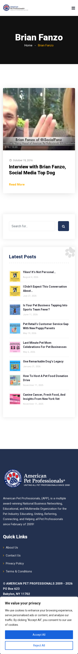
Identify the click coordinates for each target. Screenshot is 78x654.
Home (28, 45)
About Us (12, 547)
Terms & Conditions (19, 571)
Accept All (39, 634)
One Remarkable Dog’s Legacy (43, 361)
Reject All (39, 645)
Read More (17, 184)
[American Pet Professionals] (16, 8)
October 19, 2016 (23, 160)
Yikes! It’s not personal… (39, 272)
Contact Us (13, 555)
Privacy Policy (15, 563)
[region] (39, 625)
